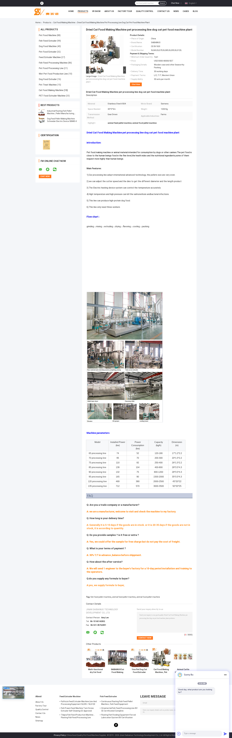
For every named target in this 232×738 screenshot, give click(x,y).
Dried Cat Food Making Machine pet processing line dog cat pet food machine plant (105, 79)
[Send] (225, 734)
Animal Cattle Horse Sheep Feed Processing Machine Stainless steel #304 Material (183, 670)
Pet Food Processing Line (51, 68)
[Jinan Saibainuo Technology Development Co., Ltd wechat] (56, 169)
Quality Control (144, 11)
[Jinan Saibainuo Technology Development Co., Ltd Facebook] (41, 3)
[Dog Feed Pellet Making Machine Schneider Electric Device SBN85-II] (41, 120)
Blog (195, 11)
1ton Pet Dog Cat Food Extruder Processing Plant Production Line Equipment (139, 670)
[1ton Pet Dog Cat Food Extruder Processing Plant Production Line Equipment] (139, 657)
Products (83, 11)
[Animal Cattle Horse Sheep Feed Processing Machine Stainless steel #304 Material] (183, 657)
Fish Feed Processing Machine (53, 62)
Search (162, 3)
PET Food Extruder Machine (52, 95)
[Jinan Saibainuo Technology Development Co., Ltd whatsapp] (49, 169)
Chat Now (175, 3)
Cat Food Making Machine (64, 22)
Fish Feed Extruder (48, 41)
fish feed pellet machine (100, 597)
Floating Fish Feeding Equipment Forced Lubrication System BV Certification (118, 716)
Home (71, 11)
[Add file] (179, 734)
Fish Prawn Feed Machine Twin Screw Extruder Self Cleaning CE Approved (77, 709)
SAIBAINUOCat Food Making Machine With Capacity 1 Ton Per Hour (117, 670)
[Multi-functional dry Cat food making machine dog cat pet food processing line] (95, 657)
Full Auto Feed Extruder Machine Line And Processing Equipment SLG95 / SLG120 (79, 702)
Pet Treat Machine (48, 84)
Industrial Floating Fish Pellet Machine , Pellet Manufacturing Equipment (60, 113)
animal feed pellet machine (124, 597)
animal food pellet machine (148, 597)
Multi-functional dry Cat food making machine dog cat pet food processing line (95, 670)
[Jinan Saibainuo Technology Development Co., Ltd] (45, 12)
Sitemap (39, 721)
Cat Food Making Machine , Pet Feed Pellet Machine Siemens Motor (161, 670)
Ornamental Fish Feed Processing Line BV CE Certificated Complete (119, 709)
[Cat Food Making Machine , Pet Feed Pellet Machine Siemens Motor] (161, 657)
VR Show (96, 11)
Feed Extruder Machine (50, 57)
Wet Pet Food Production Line (53, 73)
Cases (186, 11)
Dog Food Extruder (48, 79)
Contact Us (163, 11)
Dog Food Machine (48, 46)
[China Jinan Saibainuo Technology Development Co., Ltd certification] (46, 145)
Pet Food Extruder (47, 52)
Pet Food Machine (47, 35)
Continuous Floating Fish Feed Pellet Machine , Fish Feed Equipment (117, 702)
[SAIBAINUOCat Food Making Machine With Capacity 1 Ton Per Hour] (117, 657)
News (176, 11)
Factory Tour (125, 11)
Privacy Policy (60, 735)
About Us (109, 11)
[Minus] (225, 674)
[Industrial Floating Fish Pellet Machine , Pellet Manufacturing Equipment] (41, 112)
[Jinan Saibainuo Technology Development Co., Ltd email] (42, 169)
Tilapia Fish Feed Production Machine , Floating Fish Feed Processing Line (77, 716)
